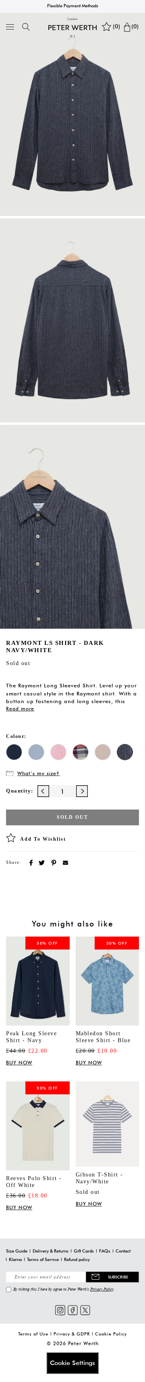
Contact (123, 1251)
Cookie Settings (72, 1363)
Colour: (16, 736)
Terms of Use (33, 1334)
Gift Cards (84, 1251)
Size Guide (16, 1251)
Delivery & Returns (50, 1251)
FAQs (104, 1251)
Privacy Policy (101, 1289)
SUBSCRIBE (118, 1276)
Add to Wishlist (43, 839)
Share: (13, 862)
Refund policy (77, 1259)
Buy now (19, 1063)
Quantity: (19, 791)
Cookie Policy (111, 1334)
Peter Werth (83, 1343)
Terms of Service (43, 1259)
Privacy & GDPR (72, 1334)
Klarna (15, 1259)
